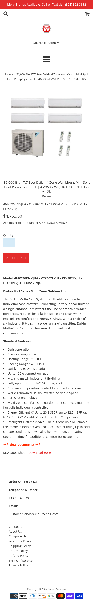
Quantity (8, 235)
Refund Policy (18, 556)
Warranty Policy (20, 541)
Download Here (40, 453)
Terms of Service (21, 560)
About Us (15, 531)
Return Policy (18, 551)
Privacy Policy (18, 565)
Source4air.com (57, 589)
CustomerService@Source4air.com (33, 514)
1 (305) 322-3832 (20, 498)
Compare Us (17, 536)
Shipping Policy (20, 546)
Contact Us (16, 527)
